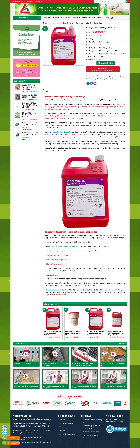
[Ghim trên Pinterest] (94, 83)
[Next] (126, 324)
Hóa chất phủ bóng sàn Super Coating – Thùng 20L (72, 333)
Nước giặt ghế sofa (104, 79)
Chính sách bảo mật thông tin (92, 421)
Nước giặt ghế (93, 79)
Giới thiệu (56, 17)
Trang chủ (48, 17)
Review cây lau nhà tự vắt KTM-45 (23, 363)
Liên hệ (107, 17)
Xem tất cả (121, 343)
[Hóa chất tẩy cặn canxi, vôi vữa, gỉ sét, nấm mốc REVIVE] (52, 318)
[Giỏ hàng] (112, 18)
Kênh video (76, 17)
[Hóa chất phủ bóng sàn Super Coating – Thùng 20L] (74, 318)
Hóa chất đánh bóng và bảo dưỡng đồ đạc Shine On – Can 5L (95, 333)
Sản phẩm (56, 23)
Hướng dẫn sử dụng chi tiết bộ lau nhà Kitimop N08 (113, 364)
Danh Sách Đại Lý (66, 17)
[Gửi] (127, 1)
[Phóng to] (45, 63)
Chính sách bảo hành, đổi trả (92, 436)
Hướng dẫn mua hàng (88, 17)
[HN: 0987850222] (4, 438)
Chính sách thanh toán (91, 432)
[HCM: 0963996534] (4, 443)
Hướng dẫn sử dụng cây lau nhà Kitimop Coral (26, 386)
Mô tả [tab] (48, 91)
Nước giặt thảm (114, 79)
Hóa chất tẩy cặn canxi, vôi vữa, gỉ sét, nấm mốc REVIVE (52, 333)
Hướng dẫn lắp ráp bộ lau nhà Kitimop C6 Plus (113, 386)
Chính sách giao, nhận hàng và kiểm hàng (92, 427)
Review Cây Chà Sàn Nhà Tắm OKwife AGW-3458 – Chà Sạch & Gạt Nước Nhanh (83, 364)
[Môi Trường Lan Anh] (72, 9)
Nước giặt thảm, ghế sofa (94, 23)
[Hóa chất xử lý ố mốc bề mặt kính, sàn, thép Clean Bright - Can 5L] (117, 318)
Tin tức (99, 17)
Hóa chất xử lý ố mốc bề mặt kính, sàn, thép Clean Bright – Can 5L (116, 333)
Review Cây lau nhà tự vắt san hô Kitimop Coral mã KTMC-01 (55, 364)
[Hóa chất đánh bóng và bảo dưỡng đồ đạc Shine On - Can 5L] (95, 318)
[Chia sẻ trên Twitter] (91, 83)
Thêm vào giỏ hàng (105, 63)
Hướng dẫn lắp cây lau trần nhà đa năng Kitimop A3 (53, 387)
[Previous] (43, 324)
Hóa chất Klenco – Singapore (72, 23)
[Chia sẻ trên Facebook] (88, 83)
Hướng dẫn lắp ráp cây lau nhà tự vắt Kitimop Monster (84, 387)
